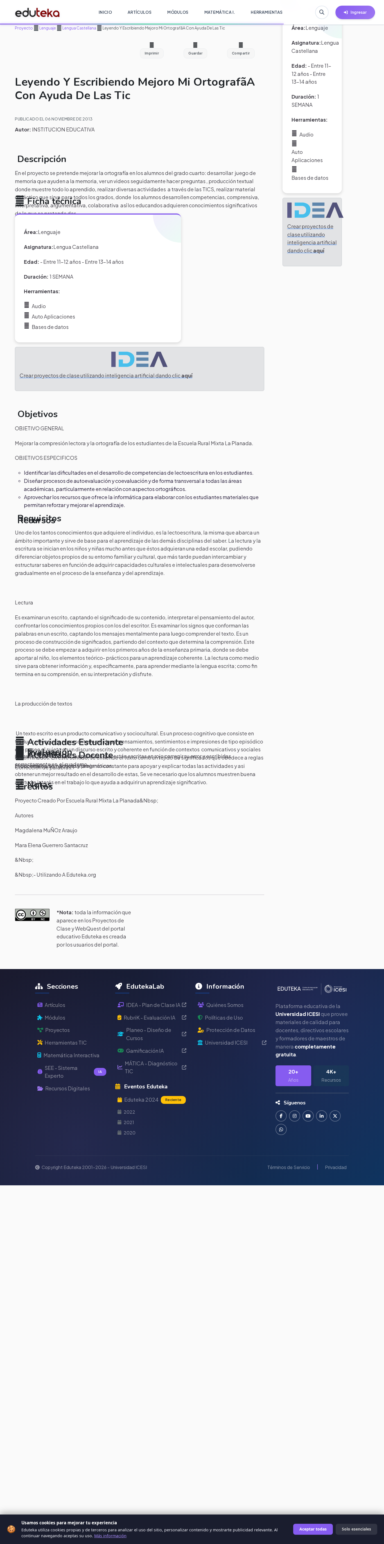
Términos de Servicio (288, 1167)
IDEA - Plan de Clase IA (153, 1005)
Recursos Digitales (67, 1088)
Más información (110, 1535)
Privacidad (336, 1167)
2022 (129, 1112)
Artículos (55, 1005)
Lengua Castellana (79, 27)
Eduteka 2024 (152, 1099)
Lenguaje (47, 27)
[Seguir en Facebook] (281, 1116)
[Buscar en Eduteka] (322, 12)
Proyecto (24, 27)
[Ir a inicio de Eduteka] (37, 12)
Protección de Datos (230, 1030)
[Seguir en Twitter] (335, 1116)
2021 (129, 1122)
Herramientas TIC (66, 1042)
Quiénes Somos (224, 1005)
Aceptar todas (313, 1529)
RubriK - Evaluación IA (149, 1017)
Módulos (55, 1017)
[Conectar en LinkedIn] (321, 1116)
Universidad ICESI (226, 1042)
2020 (129, 1132)
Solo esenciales (356, 1529)
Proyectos (57, 1030)
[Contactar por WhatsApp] (281, 1129)
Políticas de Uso (224, 1017)
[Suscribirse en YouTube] (308, 1116)
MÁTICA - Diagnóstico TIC (151, 1067)
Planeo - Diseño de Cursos (148, 1034)
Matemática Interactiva (72, 1055)
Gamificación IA (145, 1050)
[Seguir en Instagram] (294, 1116)
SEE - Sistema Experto (73, 1072)
